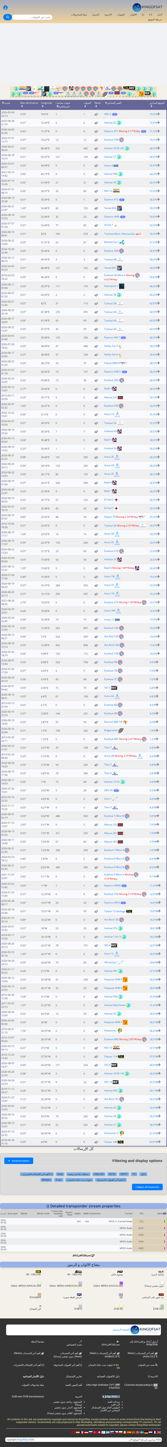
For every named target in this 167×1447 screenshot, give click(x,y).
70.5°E (153, 140)
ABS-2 (107, 114)
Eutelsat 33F (111, 405)
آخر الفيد (115, 1404)
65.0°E (153, 165)
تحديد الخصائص (74, 1344)
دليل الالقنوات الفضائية (108, 1376)
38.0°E (153, 363)
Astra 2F (109, 474)
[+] (150, 14)
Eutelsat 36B (111, 250)
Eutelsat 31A (111, 602)
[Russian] (90, 1432)
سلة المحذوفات (79, 14)
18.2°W (154, 937)
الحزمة (95, 14)
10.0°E (153, 653)
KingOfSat (22, 1439)
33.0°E (153, 406)
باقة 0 (59, 1179)
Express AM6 (111, 216)
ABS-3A (108, 790)
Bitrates (46, 1179)
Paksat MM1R (112, 363)
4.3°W (153, 807)
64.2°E (153, 174)
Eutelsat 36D (111, 380)
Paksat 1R (109, 517)
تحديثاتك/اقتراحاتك (81, 1255)
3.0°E (153, 713)
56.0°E (153, 199)
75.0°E (153, 114)
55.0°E (153, 208)
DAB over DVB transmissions (28, 1396)
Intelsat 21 (110, 1124)
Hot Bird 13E (111, 919)
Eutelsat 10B (111, 653)
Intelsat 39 (110, 182)
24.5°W (154, 954)
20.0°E (153, 559)
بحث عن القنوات (146, 1365)
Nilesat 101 (110, 397)
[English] (159, 1432)
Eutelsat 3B (110, 713)
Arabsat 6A (110, 431)
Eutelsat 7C (110, 679)
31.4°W (154, 996)
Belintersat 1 (111, 242)
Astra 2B (109, 756)
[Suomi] (103, 1432)
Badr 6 (108, 568)
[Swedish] (142, 1432)
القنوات (121, 14)
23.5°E (153, 534)
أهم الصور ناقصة (73, 1385)
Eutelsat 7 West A (114, 850)
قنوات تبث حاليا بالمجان (79, 1179)
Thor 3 (108, 807)
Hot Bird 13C (111, 1099)
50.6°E (153, 277)
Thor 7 (108, 747)
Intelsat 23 (110, 1107)
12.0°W (154, 894)
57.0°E (153, 191)
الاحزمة (108, 14)
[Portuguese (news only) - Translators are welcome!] (133, 1432)
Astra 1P (109, 585)
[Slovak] (112, 1432)
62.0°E (153, 182)
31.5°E (153, 414)
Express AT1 (111, 131)
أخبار (159, 14)
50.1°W (154, 1090)
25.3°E (153, 517)
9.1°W (153, 876)
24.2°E (153, 525)
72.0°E (153, 122)
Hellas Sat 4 (111, 354)
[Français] (155, 1432)
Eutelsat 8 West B (114, 867)
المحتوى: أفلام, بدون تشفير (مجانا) (64, 1413)
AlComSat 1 (111, 962)
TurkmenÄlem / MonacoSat (119, 234)
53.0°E (153, 216)
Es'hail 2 (109, 499)
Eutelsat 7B (110, 670)
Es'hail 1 (109, 508)
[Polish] (120, 1432)
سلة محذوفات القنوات (33, 1385)
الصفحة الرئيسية (121, 1329)
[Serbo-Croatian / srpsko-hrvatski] (86, 1432)
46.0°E (153, 286)
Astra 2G (109, 465)
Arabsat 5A (110, 448)
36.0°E (153, 371)
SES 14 (108, 1082)
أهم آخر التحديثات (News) (27, 1353)
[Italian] (125, 1432)
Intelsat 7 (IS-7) (112, 936)
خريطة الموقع (155, 19)
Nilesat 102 (110, 824)
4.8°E (153, 688)
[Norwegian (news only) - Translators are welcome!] (138, 1432)
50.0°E (153, 259)
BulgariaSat (111, 730)
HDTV (124, 1174)
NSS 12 (108, 191)
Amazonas (110, 1030)
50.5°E (153, 251)
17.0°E (153, 619)
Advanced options (19, 1161)
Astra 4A (109, 696)
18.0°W (154, 928)
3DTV (112, 1174)
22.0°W (154, 945)
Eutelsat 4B (110, 705)
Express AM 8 (112, 902)
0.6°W (153, 756)
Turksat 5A (110, 423)
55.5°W (154, 1116)
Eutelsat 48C (111, 739)
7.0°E (153, 671)
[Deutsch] (146, 1432)
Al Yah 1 (108, 225)
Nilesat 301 (110, 841)
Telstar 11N (111, 1056)
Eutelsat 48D (111, 1039)
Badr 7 (108, 491)
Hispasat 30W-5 (113, 979)
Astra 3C (109, 542)
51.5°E (153, 242)
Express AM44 (112, 885)
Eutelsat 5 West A (114, 874)
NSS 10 (108, 1047)
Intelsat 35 (110, 1013)
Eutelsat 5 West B (114, 816)
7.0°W (153, 824)
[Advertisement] (83, 53)
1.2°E (153, 739)
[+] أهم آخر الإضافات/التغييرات (37, 1174)
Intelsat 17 (110, 156)
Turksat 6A (110, 320)
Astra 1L (109, 954)
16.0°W (154, 920)
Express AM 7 (112, 337)
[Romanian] (82, 1432)
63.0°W (154, 1142)
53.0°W (154, 1108)
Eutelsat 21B (111, 551)
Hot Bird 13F (111, 636)
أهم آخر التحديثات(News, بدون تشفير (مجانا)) (68, 1355)
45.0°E (153, 295)
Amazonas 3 (111, 1133)
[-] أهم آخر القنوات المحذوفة (111, 1179)
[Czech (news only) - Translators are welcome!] (116, 1432)
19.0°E (153, 611)
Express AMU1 (112, 371)
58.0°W (154, 1125)
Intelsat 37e (111, 928)
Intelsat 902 (111, 1090)
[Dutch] (150, 1432)
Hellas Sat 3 (111, 346)
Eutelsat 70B (111, 139)
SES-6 (107, 1065)
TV (134, 1174)
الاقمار (133, 14)
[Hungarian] (78, 1432)
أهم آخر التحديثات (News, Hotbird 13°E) (105, 1355)
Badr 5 (108, 440)
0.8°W (153, 747)
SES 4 (107, 945)
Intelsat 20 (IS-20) (114, 148)
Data (60, 1174)
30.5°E (153, 431)
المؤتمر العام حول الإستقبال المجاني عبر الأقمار (105, 1409)
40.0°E (153, 337)
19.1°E (153, 602)
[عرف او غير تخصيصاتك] (5, 7)
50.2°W (154, 1099)
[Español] (129, 1432)
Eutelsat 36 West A (114, 275)
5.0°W (153, 816)
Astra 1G (109, 414)
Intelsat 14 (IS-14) (114, 1073)
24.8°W (154, 962)
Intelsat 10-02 (112, 781)
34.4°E (153, 389)
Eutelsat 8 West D (114, 858)
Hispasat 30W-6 (113, 988)
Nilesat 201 (110, 833)
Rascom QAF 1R (113, 722)
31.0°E (153, 423)
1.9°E (153, 730)
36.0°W (154, 1022)
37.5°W (154, 1048)
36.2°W (154, 1031)
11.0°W (154, 885)
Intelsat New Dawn (114, 1005)
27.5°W (154, 971)
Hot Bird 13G (111, 645)
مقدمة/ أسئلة (37, 1341)
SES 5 (107, 687)
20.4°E (153, 568)
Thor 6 (108, 773)
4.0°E (153, 705)
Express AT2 (111, 199)
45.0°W (154, 1073)
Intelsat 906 (111, 174)
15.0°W (154, 911)
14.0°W (154, 902)
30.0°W (154, 979)
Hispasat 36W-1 (113, 1022)
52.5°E (153, 225)
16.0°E (153, 628)
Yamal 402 (110, 208)
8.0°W (153, 859)
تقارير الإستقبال (74, 1376)
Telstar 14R (110, 1142)
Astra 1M (109, 576)
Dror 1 (108, 798)
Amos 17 (109, 619)
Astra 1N (109, 593)
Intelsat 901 (111, 971)
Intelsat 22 (110, 122)
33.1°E (153, 397)
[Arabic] (99, 1432)
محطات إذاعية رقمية (78, 1174)
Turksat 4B (110, 259)
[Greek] (108, 1432)
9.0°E (153, 662)
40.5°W (154, 1065)
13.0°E (153, 636)
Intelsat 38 (110, 294)
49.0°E (153, 268)
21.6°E (153, 551)
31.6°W (154, 1005)
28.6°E (153, 440)
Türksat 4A (110, 312)
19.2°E (153, 577)
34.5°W (154, 1014)
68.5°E (153, 148)
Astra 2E (109, 457)
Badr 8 (108, 482)
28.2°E (153, 457)
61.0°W (154, 1133)
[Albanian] (73, 1432)
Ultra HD (99, 1174)
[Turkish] (95, 1432)
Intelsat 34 (110, 1116)
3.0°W (153, 790)
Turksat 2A (110, 525)
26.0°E (153, 483)
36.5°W (154, 1039)
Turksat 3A (110, 329)
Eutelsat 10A (111, 894)
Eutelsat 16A (111, 628)
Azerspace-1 (111, 286)
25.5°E (153, 508)
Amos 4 (108, 165)
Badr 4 (108, 388)
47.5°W (154, 1082)
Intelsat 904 (111, 996)
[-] (143, 14)
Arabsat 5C (110, 559)
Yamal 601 (110, 268)
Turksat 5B (110, 303)
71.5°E (153, 131)
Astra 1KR (109, 611)
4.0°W (153, 799)
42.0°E (153, 303)
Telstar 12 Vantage (115, 911)
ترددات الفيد (114, 1401)
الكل (143, 1174)
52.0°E (153, 234)
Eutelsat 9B (110, 662)
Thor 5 (108, 764)
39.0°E (153, 346)
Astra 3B (109, 534)
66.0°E (153, 157)
